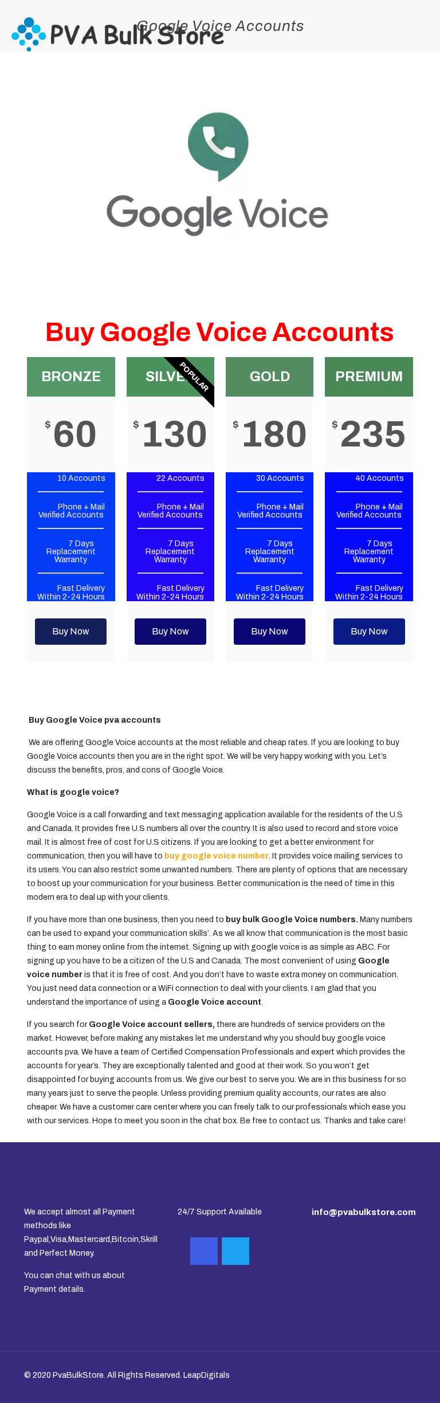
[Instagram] (204, 1251)
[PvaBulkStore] (117, 34)
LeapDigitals (206, 1375)
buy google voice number (216, 856)
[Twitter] (235, 1251)
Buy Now (70, 631)
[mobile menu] (421, 34)
